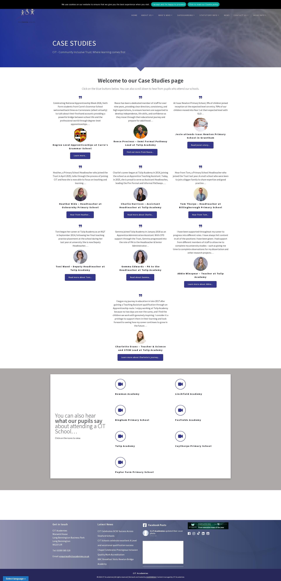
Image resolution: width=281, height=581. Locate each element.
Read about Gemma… (140, 277)
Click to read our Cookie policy (203, 4)
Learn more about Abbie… (200, 284)
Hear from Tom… (200, 214)
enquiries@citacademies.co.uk (74, 556)
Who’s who (164, 15)
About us (146, 15)
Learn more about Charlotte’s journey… (140, 357)
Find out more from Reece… (140, 152)
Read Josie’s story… (200, 145)
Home (134, 15)
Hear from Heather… (80, 214)
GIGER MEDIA (151, 577)
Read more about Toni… (80, 277)
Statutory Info (208, 15)
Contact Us (240, 15)
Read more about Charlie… (140, 214)
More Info (259, 15)
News (227, 15)
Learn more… (80, 155)
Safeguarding (185, 15)
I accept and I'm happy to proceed (169, 4)
